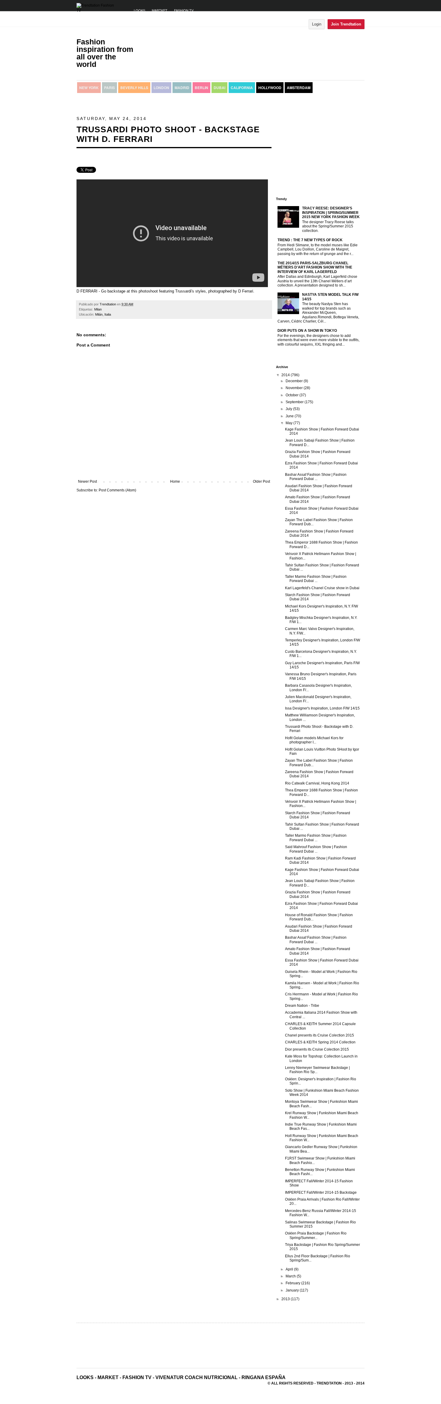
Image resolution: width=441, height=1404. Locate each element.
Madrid (182, 87)
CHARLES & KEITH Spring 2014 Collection (320, 1042)
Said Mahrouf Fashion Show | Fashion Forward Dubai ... (316, 849)
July (289, 409)
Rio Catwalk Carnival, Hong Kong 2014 (317, 783)
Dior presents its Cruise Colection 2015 (317, 1049)
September (295, 402)
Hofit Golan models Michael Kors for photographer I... (314, 740)
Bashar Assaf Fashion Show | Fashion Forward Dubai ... (315, 476)
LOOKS (139, 10)
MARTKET (159, 10)
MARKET (108, 1377)
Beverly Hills (134, 87)
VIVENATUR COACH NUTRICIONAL (196, 1377)
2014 (286, 375)
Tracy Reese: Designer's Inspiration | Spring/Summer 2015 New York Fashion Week (331, 212)
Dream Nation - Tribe (302, 1006)
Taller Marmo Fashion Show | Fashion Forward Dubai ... (315, 578)
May (289, 423)
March (291, 1276)
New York (89, 87)
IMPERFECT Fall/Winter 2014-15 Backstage (321, 1192)
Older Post (261, 481)
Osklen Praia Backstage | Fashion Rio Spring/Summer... (315, 1235)
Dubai (219, 87)
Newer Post (87, 481)
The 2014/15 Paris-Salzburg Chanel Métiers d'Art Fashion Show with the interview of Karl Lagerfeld (315, 267)
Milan (98, 309)
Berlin (201, 87)
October (292, 395)
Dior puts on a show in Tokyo (307, 330)
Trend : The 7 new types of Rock (310, 240)
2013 (286, 1299)
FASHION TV (184, 10)
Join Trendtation (346, 24)
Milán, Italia (103, 314)
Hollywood (269, 87)
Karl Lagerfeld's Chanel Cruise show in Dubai (322, 588)
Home (175, 481)
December (295, 381)
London (161, 87)
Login (316, 24)
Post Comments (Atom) (117, 490)
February (293, 1283)
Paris (109, 87)
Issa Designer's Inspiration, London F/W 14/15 (322, 708)
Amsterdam (298, 87)
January (293, 1290)
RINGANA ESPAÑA (264, 1377)
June (290, 416)
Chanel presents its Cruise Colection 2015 (319, 1035)
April (290, 1269)
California (242, 87)
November (295, 388)
